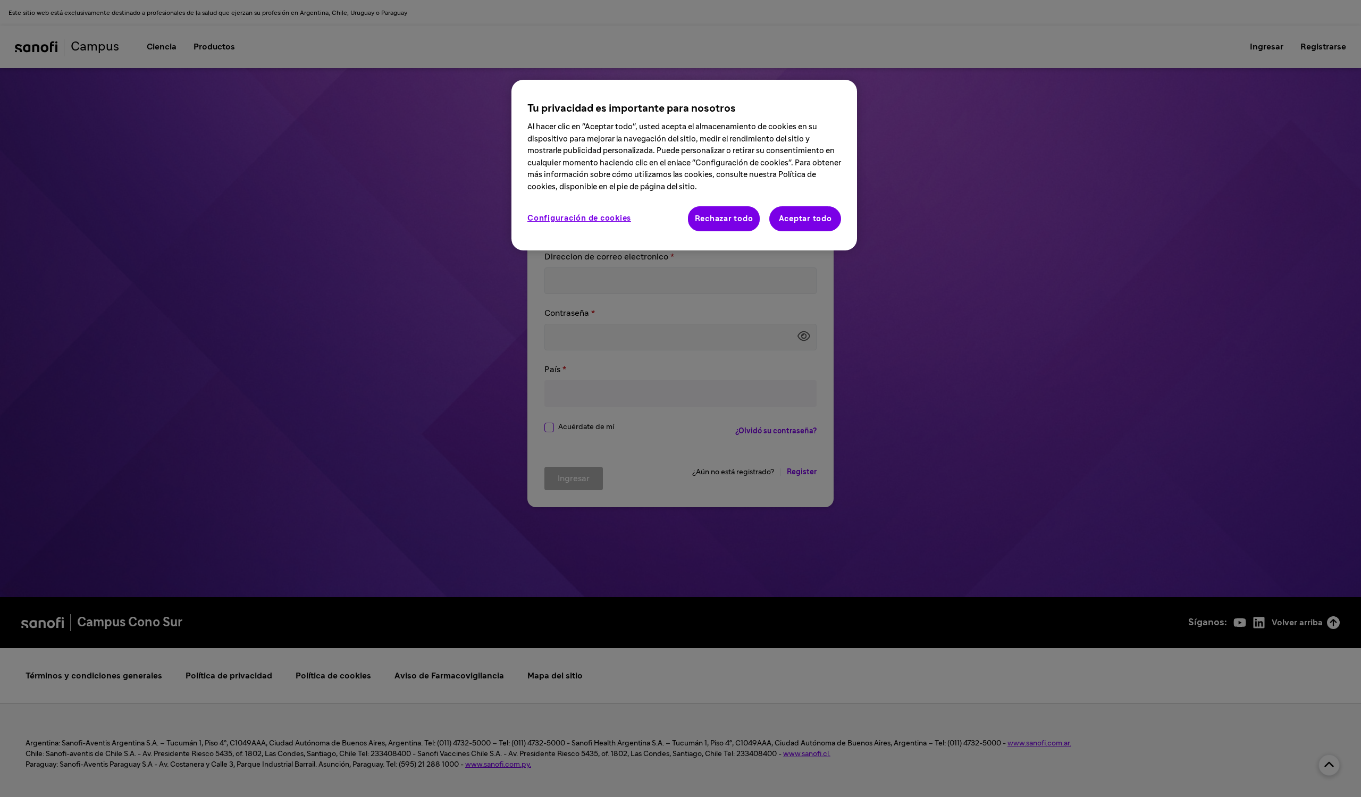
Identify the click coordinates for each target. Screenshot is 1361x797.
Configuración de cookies (579, 218)
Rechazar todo (724, 219)
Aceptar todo (805, 219)
